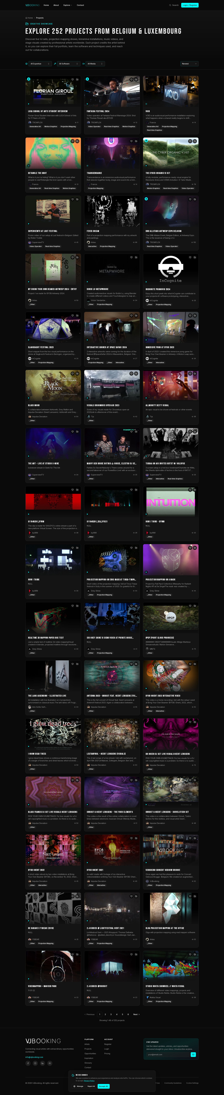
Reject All (91, 1086)
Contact (80, 5)
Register (107, 1044)
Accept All (103, 1086)
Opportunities (90, 1053)
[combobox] (40, 63)
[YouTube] (49, 1063)
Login (106, 1049)
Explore (67, 5)
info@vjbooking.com (34, 1057)
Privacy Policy (89, 1081)
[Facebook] (28, 1063)
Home (46, 5)
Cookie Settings (192, 1083)
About (56, 5)
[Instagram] (35, 1063)
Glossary (88, 1063)
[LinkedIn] (42, 1063)
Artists (87, 1044)
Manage (80, 1086)
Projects (88, 1049)
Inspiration (89, 1058)
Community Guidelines (173, 1083)
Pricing (107, 1053)
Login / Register (190, 5)
